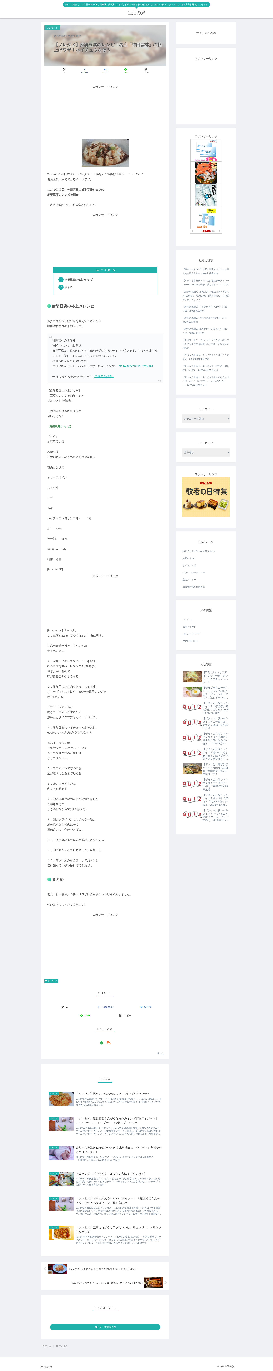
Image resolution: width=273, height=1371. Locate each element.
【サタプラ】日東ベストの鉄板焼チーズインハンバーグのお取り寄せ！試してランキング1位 (206, 282)
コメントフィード (191, 633)
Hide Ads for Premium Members (199, 551)
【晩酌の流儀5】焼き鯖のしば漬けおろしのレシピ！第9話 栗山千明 (205, 331)
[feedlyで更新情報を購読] (101, 1042)
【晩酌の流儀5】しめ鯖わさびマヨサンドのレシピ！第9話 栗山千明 (205, 308)
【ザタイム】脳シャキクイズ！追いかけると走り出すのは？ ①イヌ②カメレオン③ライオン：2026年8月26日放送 (206, 381)
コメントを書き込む (105, 1327)
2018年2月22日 (104, 376)
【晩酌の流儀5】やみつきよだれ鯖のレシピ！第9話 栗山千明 (205, 320)
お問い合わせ (189, 558)
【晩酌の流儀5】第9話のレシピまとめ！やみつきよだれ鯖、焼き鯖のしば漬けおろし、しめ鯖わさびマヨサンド (206, 295)
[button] (146, 70)
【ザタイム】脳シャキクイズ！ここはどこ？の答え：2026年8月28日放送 (206, 357)
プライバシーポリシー (194, 572)
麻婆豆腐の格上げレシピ (79, 279)
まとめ (69, 287)
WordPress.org (190, 641)
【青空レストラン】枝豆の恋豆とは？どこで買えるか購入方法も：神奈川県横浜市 (206, 271)
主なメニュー (189, 579)
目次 (103, 270)
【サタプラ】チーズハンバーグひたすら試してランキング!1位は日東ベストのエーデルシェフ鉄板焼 (206, 344)
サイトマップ (189, 565)
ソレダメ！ (52, 981)
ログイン (187, 619)
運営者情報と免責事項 (194, 586)
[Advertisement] (105, 112)
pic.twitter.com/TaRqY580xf (136, 366)
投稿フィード (189, 626)
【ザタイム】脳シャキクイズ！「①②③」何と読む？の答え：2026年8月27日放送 (206, 368)
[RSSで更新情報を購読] (109, 1042)
